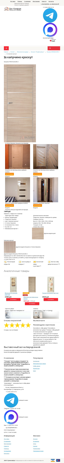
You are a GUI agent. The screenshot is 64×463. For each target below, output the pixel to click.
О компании (27, 1)
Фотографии (9, 174)
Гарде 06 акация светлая (50, 293)
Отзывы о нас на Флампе (11, 330)
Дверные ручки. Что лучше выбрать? (43, 339)
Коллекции (36, 361)
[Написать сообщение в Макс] (50, 29)
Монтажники (36, 1)
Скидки (35, 446)
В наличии (36, 441)
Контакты (51, 1)
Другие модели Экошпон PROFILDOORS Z (16, 254)
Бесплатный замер (48, 38)
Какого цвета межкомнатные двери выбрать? (46, 337)
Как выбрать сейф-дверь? (40, 328)
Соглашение (7, 451)
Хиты (34, 444)
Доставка (12, 1)
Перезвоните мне (38, 451)
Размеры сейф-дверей (52, 330)
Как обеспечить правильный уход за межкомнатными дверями (44, 341)
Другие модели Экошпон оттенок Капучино (28, 247)
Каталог (35, 439)
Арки (34, 371)
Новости (44, 1)
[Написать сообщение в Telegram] (50, 15)
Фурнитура (36, 368)
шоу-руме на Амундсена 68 (17, 350)
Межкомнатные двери (39, 363)
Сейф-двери (36, 366)
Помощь (19, 1)
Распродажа (36, 448)
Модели (7, 176)
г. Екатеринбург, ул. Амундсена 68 (50, 4)
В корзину (13, 299)
